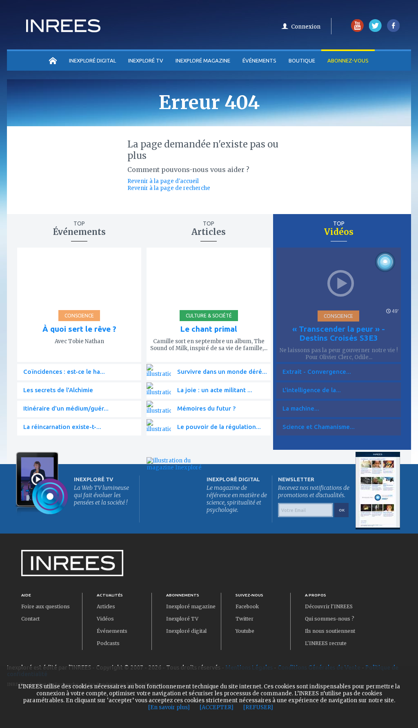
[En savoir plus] (169, 707)
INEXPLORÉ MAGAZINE (203, 60)
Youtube (245, 631)
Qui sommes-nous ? (329, 619)
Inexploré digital (186, 631)
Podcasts (108, 643)
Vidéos (105, 619)
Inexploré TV (182, 619)
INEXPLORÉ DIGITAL (92, 60)
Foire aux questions (45, 606)
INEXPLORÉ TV (145, 60)
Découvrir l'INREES (329, 606)
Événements (259, 60)
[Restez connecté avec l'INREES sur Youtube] (357, 30)
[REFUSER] (258, 707)
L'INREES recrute (326, 643)
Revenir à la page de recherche (168, 188)
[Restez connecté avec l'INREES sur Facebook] (393, 30)
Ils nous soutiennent (330, 631)
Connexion (305, 26)
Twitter (244, 619)
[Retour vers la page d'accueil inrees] (63, 29)
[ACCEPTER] (216, 707)
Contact (30, 619)
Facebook (247, 606)
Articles (106, 606)
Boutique (302, 60)
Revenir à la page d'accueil (163, 181)
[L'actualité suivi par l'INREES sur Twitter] (375, 30)
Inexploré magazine (191, 606)
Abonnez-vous (348, 60)
